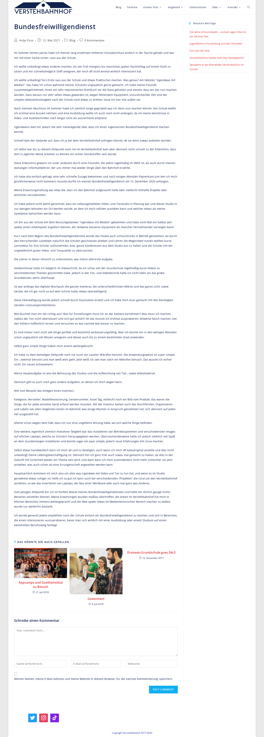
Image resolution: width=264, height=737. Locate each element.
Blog (72, 40)
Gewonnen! (96, 599)
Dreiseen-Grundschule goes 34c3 (151, 552)
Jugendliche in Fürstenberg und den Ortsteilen (216, 43)
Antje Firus (26, 40)
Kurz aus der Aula (199, 50)
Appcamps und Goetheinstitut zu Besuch (41, 584)
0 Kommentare (94, 40)
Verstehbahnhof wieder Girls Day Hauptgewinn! (217, 57)
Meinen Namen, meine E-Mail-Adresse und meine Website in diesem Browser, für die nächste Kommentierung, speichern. (93, 679)
